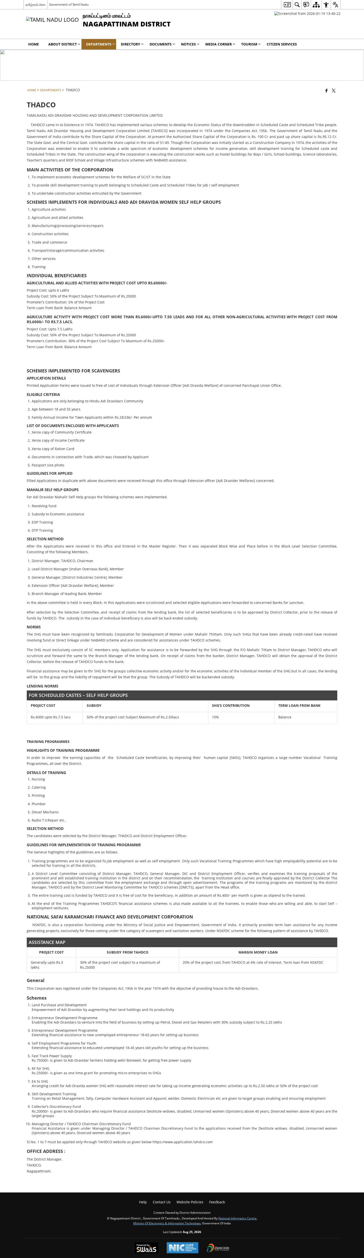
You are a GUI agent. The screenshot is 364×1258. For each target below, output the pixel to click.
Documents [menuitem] (161, 44)
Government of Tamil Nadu (69, 4)
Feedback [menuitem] (217, 1202)
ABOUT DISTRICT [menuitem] (62, 44)
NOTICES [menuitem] (188, 44)
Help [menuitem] (143, 1202)
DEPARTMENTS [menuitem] (98, 44)
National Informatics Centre (237, 1218)
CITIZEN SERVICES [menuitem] (282, 44)
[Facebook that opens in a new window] (326, 90)
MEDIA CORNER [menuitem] (218, 44)
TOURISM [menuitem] (249, 44)
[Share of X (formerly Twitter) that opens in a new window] (334, 90)
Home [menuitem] (33, 44)
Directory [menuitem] (130, 44)
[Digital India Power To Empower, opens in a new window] (218, 1248)
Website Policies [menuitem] (190, 1202)
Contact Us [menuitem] (162, 1202)
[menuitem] (287, 4)
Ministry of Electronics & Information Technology (167, 1223)
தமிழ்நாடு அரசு (35, 4)
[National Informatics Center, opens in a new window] (182, 1248)
